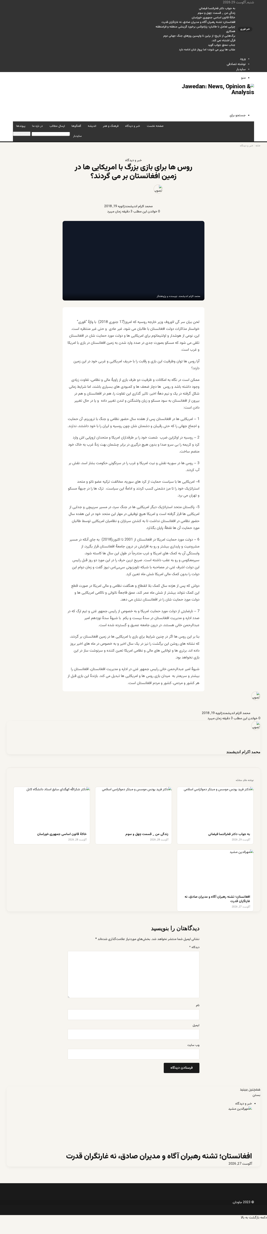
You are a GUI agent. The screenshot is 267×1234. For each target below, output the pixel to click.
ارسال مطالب (57, 126)
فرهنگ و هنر (110, 126)
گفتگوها (76, 126)
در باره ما (37, 126)
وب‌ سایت (193, 1045)
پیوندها (20, 126)
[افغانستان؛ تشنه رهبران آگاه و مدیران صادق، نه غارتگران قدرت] (215, 871)
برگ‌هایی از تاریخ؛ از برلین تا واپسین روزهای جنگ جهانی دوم (199, 36)
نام (197, 1005)
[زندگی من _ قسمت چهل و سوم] (133, 808)
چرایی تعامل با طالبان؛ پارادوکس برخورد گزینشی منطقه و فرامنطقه (195, 27)
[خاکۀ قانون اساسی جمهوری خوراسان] (52, 808)
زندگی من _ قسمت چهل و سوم (216, 13)
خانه (258, 146)
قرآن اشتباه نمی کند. (223, 40)
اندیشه (92, 126)
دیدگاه (194, 947)
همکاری (230, 31)
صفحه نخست (155, 126)
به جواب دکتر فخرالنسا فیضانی (217, 8)
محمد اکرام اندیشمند (139, 206)
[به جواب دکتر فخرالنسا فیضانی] (215, 808)
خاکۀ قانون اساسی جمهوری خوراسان (213, 17)
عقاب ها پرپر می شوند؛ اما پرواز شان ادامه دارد (207, 49)
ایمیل (196, 1025)
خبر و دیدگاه (132, 126)
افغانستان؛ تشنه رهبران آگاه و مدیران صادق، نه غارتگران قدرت (198, 22)
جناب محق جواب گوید (221, 45)
